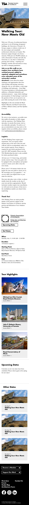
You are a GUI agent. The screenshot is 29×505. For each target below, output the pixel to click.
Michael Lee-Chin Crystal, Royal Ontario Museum (12, 298)
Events (4, 483)
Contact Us (19, 481)
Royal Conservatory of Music (11, 352)
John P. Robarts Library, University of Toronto (12, 325)
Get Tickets (7, 231)
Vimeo (9, 497)
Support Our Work (9, 472)
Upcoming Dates (9, 225)
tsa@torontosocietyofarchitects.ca (14, 131)
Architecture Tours (8, 487)
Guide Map (6, 485)
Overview (5, 481)
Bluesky (4, 497)
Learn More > (7, 301)
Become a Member (9, 467)
